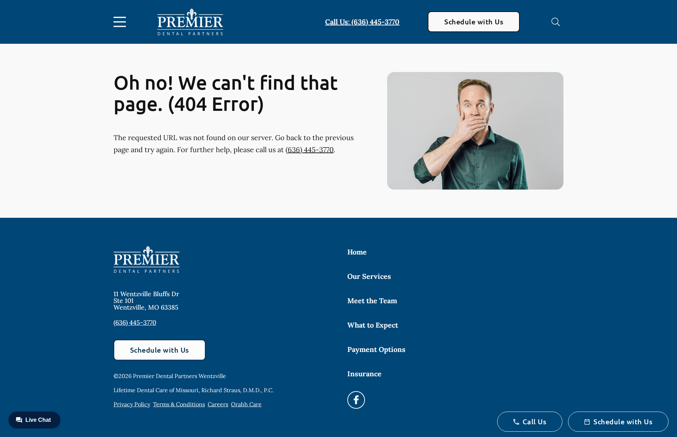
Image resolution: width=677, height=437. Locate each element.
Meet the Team (372, 300)
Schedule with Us (473, 21)
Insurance (364, 373)
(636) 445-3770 (310, 149)
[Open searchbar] (555, 22)
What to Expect (372, 325)
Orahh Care (246, 404)
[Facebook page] (356, 400)
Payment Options (376, 349)
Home (357, 251)
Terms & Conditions (179, 404)
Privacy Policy (132, 404)
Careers (218, 404)
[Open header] (121, 22)
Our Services (369, 276)
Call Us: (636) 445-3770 (362, 21)
